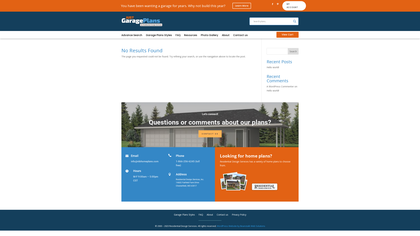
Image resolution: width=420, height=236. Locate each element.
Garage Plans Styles (159, 35)
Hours (137, 171)
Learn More (241, 5)
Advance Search (131, 35)
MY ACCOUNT (292, 6)
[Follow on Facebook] (272, 4)
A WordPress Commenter (280, 86)
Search (293, 51)
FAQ (178, 35)
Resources (190, 35)
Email (134, 155)
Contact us (240, 35)
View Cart (287, 34)
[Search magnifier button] (294, 21)
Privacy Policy (239, 215)
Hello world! (273, 67)
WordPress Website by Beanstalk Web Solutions (241, 226)
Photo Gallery (209, 35)
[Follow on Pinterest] (278, 4)
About (226, 35)
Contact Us (210, 134)
